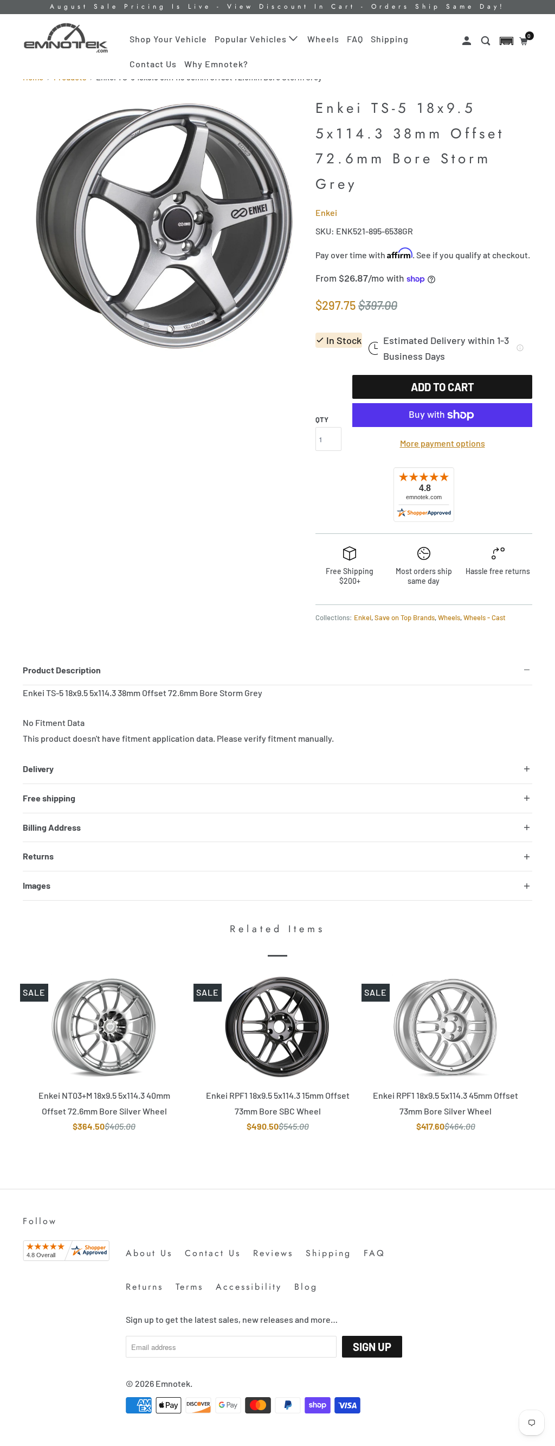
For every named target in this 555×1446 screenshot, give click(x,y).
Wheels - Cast (484, 617)
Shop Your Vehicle (168, 39)
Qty (321, 419)
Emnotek (173, 1383)
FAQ (355, 39)
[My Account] (467, 41)
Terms (189, 1287)
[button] (506, 41)
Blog (306, 1287)
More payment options (442, 443)
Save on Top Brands (405, 617)
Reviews (273, 1253)
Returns (144, 1287)
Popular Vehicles (252, 39)
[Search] (486, 41)
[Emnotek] (66, 38)
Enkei (326, 212)
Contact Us (153, 64)
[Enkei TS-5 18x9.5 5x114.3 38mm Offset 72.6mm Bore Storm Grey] (164, 225)
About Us (149, 1253)
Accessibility (249, 1287)
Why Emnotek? (216, 64)
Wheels (323, 39)
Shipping (390, 39)
